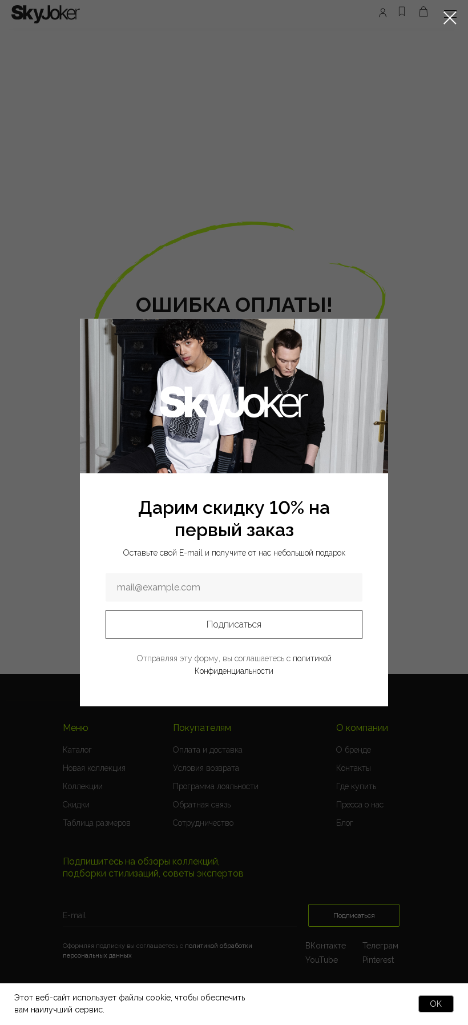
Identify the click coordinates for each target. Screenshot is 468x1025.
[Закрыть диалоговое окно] (450, 18)
